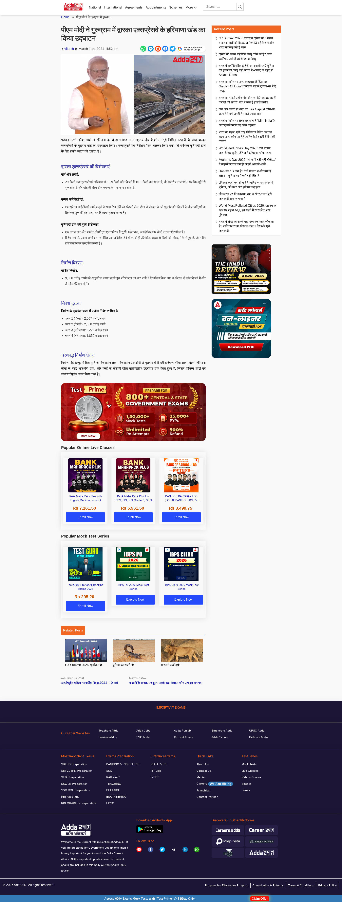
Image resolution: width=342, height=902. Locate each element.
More (189, 7)
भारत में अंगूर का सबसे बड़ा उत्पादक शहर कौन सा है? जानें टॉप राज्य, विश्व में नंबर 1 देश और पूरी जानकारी (246, 226)
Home (65, 17)
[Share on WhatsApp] (143, 49)
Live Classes (250, 770)
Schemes (175, 7)
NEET (155, 777)
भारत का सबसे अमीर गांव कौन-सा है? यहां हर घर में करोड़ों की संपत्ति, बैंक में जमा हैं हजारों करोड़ (247, 100)
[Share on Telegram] (151, 49)
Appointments (156, 7)
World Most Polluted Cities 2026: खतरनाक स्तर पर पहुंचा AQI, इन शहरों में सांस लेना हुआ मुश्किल (247, 210)
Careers (214, 784)
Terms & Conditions (301, 885)
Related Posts (73, 630)
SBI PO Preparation (74, 764)
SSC (109, 770)
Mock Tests (249, 764)
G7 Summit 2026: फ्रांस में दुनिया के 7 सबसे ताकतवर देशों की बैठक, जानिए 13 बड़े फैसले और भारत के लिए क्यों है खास (246, 43)
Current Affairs (183, 737)
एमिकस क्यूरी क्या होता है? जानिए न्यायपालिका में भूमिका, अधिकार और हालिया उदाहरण (246, 185)
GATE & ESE (159, 764)
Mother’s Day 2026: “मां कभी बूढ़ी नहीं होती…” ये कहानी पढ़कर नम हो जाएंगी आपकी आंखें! (247, 162)
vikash (69, 49)
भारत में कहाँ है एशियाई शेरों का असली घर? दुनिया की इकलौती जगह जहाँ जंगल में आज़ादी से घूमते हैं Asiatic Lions (246, 70)
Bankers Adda (108, 737)
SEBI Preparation (72, 777)
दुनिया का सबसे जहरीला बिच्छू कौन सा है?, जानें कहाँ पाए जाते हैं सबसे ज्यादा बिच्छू (245, 57)
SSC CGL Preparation (75, 790)
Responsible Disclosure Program (226, 885)
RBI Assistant (70, 796)
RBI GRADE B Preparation (78, 803)
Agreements (134, 7)
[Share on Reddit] (158, 49)
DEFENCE (113, 790)
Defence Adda (258, 737)
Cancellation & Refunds (268, 885)
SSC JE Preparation (74, 783)
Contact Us (204, 770)
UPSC (110, 803)
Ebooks (247, 783)
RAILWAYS (113, 777)
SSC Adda (143, 737)
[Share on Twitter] (173, 49)
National (95, 7)
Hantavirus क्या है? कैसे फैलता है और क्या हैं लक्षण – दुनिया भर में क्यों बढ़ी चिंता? (245, 173)
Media (201, 777)
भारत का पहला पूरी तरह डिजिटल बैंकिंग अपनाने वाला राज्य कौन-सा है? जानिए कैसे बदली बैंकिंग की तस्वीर (247, 137)
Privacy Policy (327, 885)
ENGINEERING (116, 796)
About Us (203, 764)
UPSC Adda (257, 730)
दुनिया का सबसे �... (124, 665)
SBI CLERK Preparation (77, 770)
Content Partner (207, 796)
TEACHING (113, 783)
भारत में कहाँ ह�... (171, 665)
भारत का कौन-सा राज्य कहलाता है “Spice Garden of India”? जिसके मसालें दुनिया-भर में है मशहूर (247, 86)
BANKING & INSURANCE (123, 764)
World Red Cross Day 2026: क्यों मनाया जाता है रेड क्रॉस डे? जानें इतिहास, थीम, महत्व (245, 150)
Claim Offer (260, 898)
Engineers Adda (222, 730)
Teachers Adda (108, 730)
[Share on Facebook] (165, 49)
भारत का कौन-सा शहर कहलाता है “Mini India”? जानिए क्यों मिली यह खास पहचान (247, 123)
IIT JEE (156, 770)
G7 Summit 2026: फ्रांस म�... (84, 665)
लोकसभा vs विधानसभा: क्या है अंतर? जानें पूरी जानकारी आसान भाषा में (245, 196)
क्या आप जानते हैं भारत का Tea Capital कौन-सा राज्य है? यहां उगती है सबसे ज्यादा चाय (247, 111)
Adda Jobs (143, 730)
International (113, 7)
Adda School (220, 737)
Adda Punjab (182, 730)
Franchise (203, 790)
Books (246, 790)
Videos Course (251, 777)
